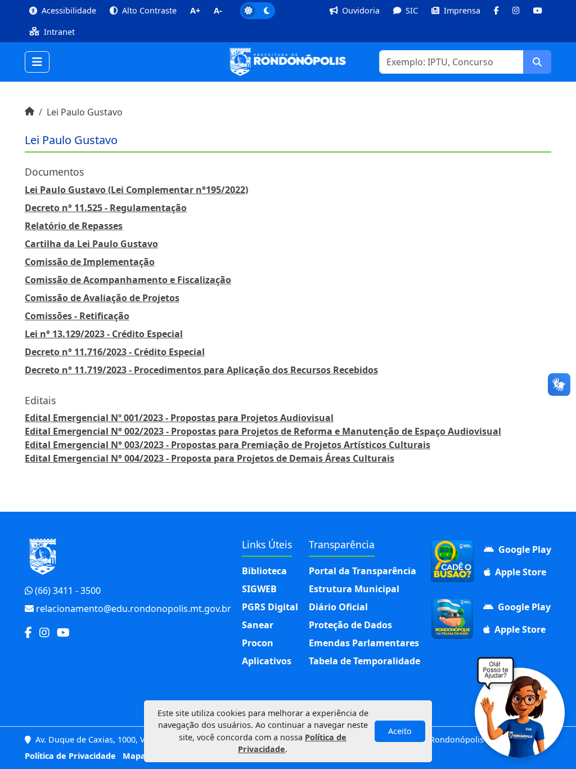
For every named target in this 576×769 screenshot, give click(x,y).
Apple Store (519, 572)
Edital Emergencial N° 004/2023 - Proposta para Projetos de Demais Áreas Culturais (209, 458)
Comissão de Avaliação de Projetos (102, 298)
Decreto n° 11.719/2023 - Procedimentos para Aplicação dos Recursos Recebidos (201, 370)
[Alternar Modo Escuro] (257, 10)
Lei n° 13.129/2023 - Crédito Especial (104, 334)
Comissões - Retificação (77, 316)
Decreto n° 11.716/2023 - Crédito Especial (115, 352)
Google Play (523, 549)
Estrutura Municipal (354, 589)
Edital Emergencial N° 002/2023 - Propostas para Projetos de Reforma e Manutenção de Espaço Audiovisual (263, 431)
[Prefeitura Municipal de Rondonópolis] (288, 62)
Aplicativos (266, 661)
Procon (257, 643)
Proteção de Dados (350, 625)
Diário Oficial (338, 607)
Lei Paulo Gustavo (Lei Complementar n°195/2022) (136, 190)
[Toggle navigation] (37, 62)
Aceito (400, 731)
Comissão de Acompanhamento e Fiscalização (128, 280)
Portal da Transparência (362, 571)
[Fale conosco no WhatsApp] (520, 713)
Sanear (257, 625)
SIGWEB (259, 589)
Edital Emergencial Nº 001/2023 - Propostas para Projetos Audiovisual (179, 418)
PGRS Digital (270, 607)
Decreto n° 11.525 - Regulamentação (106, 208)
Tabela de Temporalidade (364, 661)
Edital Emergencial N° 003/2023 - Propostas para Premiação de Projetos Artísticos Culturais (227, 445)
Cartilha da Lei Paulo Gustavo (91, 244)
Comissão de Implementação (90, 262)
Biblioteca (264, 571)
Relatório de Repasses (74, 226)
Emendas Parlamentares (364, 643)
